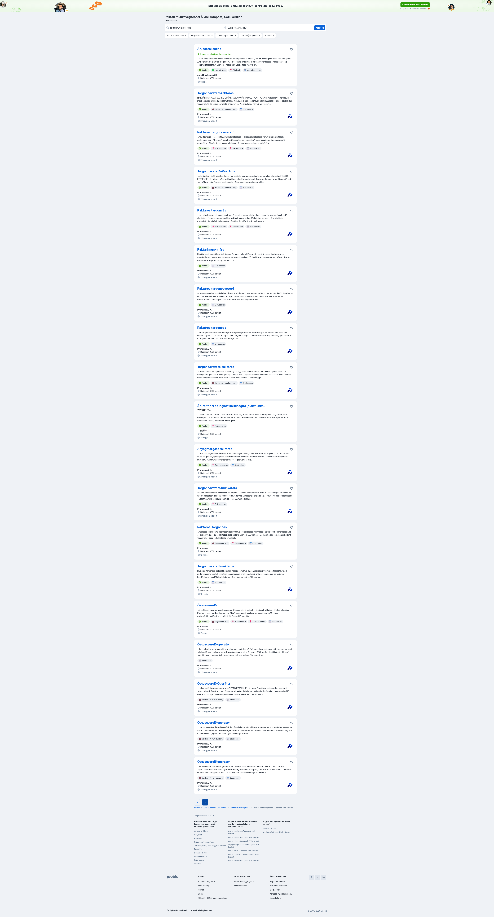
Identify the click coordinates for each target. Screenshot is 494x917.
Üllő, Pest (198, 835)
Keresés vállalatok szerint (281, 894)
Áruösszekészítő (209, 49)
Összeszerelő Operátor (213, 683)
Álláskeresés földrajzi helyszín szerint (278, 832)
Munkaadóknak (240, 885)
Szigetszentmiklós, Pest (204, 842)
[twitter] (317, 877)
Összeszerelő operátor (213, 644)
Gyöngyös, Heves (201, 831)
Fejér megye (199, 860)
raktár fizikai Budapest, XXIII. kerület (243, 851)
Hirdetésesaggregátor (244, 881)
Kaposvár (198, 838)
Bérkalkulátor (275, 898)
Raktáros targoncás (211, 210)
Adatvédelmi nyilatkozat (201, 910)
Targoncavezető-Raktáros (216, 171)
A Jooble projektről (206, 881)
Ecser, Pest (198, 849)
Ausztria (197, 863)
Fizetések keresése (278, 885)
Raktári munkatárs (210, 249)
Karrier (201, 889)
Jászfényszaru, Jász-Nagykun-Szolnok (210, 845)
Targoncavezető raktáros (215, 93)
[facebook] (311, 877)
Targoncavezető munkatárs (217, 488)
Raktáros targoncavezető (215, 288)
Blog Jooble (275, 889)
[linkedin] (323, 877)
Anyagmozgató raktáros (214, 449)
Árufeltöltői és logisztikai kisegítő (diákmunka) (231, 406)
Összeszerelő (207, 605)
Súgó (200, 894)
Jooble (324, 911)
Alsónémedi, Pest (201, 856)
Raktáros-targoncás (212, 527)
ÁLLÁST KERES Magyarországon (212, 898)
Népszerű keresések (203, 815)
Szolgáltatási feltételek (177, 910)
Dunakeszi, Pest (200, 853)
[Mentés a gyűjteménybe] (291, 49)
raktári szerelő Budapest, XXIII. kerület (243, 860)
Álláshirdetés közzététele (415, 4)
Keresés (320, 27)
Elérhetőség (203, 885)
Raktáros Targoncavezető (215, 132)
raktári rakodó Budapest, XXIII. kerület (243, 841)
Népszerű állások (269, 828)
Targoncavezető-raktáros (215, 367)
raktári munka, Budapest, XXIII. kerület (243, 837)
